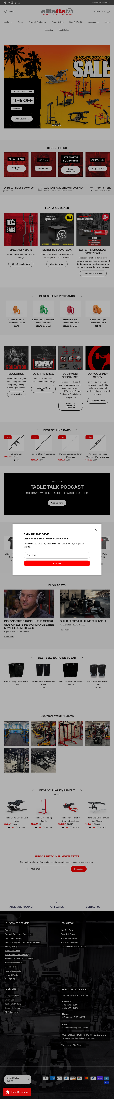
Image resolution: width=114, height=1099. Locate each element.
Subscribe (57, 563)
